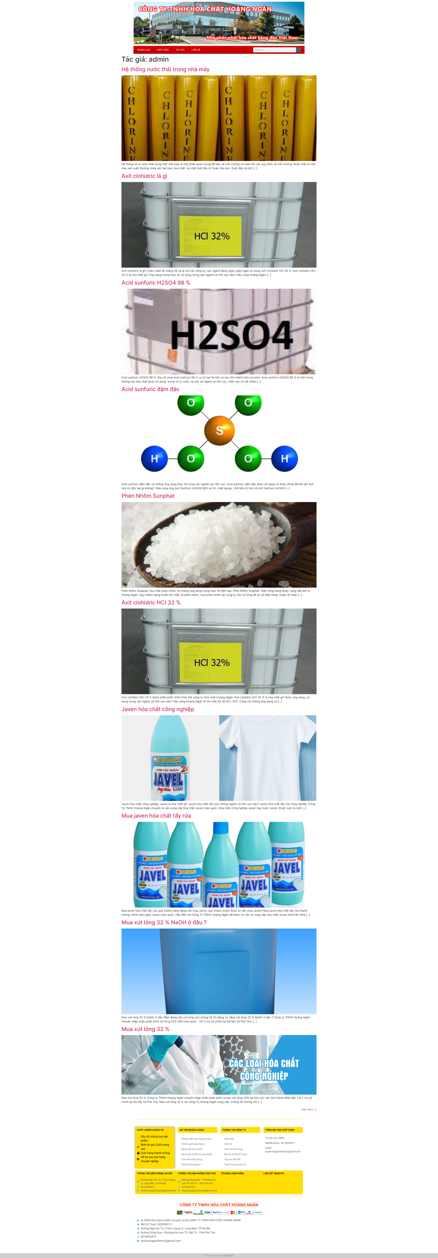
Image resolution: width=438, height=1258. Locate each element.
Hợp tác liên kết (232, 1159)
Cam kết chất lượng (191, 1159)
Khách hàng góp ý (191, 1164)
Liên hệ (195, 49)
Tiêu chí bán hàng (233, 1149)
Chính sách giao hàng (192, 1144)
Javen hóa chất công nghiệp (157, 709)
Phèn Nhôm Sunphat (148, 495)
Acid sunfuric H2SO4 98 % (155, 282)
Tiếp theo (309, 1109)
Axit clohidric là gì (144, 176)
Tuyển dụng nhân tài (235, 1164)
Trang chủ (143, 49)
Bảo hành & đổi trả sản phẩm (196, 1154)
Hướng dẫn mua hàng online (196, 1138)
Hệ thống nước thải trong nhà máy (165, 69)
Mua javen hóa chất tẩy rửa (156, 815)
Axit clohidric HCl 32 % (151, 602)
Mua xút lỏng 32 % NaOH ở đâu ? (164, 922)
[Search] (298, 49)
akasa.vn (229, 1255)
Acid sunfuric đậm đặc (150, 389)
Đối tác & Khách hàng (235, 1154)
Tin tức (180, 49)
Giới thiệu (163, 49)
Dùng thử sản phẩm (191, 1149)
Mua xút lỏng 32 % (145, 1029)
